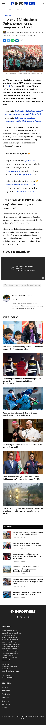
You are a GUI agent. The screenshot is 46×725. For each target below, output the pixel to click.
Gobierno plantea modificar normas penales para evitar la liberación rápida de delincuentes (22, 381)
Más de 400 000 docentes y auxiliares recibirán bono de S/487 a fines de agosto (23, 348)
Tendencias (6, 694)
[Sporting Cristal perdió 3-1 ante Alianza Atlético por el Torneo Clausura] (23, 398)
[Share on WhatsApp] (13, 40)
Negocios (5, 697)
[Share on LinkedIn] (17, 40)
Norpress (25, 716)
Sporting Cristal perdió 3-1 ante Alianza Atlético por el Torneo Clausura (20, 414)
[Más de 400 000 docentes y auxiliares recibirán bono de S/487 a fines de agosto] (23, 332)
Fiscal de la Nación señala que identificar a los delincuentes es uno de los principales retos (28, 582)
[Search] (43, 3)
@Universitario (13, 171)
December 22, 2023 (25, 191)
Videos (4, 708)
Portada (5, 10)
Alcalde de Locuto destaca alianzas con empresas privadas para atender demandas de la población (26, 569)
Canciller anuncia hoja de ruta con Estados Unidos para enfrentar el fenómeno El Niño (21, 478)
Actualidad (7, 15)
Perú (7, 86)
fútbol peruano (14, 285)
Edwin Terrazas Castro (16, 32)
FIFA (5, 285)
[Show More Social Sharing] (21, 40)
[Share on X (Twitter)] (8, 40)
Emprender (6, 701)
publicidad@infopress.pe (10, 671)
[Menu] (3, 3)
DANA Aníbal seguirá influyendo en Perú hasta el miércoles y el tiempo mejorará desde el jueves (23, 511)
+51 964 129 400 (8, 678)
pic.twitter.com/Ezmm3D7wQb (20, 184)
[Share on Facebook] (4, 40)
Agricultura (6, 704)
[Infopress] (23, 3)
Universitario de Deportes (31, 285)
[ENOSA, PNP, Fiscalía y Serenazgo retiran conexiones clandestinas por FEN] (7, 535)
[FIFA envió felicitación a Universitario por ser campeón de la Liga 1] (23, 58)
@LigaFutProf (25, 174)
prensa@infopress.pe (9, 666)
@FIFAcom (29, 160)
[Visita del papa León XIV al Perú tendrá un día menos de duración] (23, 430)
